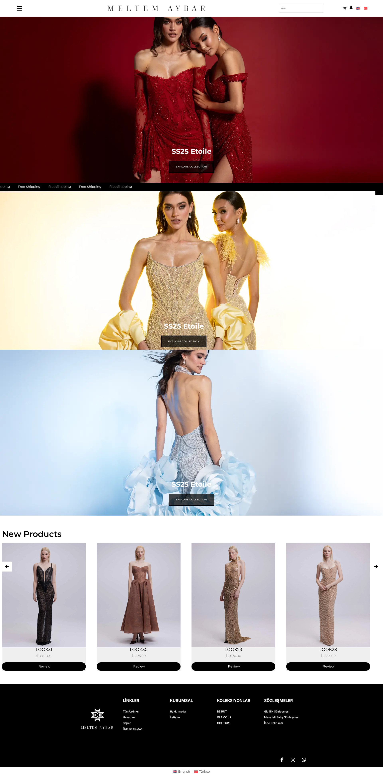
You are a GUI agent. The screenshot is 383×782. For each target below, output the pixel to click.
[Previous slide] (7, 563)
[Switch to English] (358, 8)
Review (44, 663)
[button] (191, 780)
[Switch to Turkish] (365, 8)
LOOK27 (328, 646)
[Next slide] (376, 563)
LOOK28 (233, 646)
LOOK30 (44, 646)
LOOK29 (138, 646)
